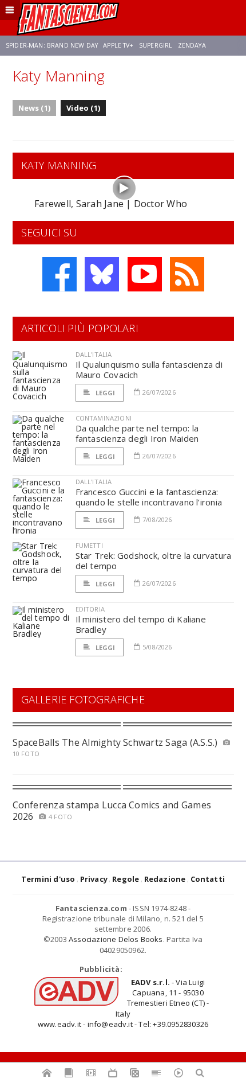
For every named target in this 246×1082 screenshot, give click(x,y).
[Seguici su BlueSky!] (101, 274)
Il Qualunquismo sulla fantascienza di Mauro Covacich (149, 369)
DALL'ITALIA (94, 354)
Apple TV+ (118, 45)
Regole (125, 879)
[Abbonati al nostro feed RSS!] (187, 274)
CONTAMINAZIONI (104, 418)
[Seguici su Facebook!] (59, 274)
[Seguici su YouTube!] (144, 274)
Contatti (208, 879)
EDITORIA (90, 609)
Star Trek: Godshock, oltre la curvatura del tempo (154, 560)
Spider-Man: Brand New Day (52, 45)
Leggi (105, 392)
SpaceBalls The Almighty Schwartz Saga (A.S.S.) (115, 742)
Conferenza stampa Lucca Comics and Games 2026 (112, 810)
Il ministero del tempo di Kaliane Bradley (141, 624)
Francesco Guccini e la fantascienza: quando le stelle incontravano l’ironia (149, 497)
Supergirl (155, 45)
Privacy (94, 879)
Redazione (165, 879)
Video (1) (83, 108)
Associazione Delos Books (116, 939)
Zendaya (192, 45)
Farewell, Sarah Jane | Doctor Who (110, 203)
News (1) (34, 108)
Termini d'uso (48, 879)
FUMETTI (89, 545)
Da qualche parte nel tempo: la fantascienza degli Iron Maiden (137, 433)
